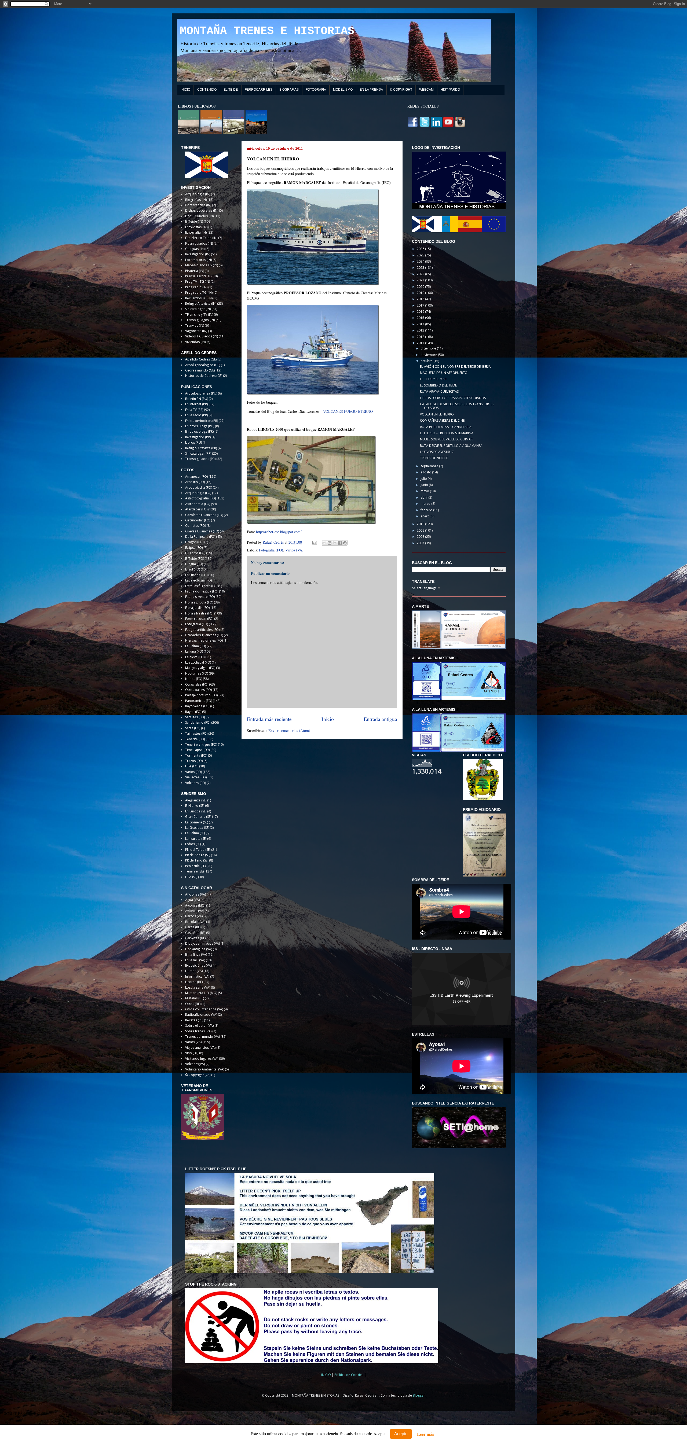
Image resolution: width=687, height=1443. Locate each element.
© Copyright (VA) (197, 1075)
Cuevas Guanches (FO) (202, 531)
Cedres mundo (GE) (200, 370)
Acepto (401, 1433)
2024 (421, 261)
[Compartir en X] (334, 543)
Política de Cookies (349, 1374)
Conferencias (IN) (198, 205)
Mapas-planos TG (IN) (201, 265)
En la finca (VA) (196, 954)
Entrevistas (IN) (196, 227)
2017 (421, 305)
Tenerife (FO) (195, 739)
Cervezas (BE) (195, 938)
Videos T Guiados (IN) (201, 336)
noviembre (429, 354)
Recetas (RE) (194, 1020)
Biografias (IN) (196, 199)
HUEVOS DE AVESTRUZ (437, 452)
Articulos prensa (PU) (201, 393)
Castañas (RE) (195, 932)
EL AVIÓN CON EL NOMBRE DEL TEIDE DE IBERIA (455, 366)
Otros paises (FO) (198, 689)
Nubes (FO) (193, 678)
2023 (421, 267)
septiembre (430, 466)
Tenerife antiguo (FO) (201, 744)
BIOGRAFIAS (289, 89)
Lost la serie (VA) (197, 987)
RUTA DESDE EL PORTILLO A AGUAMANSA (451, 445)
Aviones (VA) (194, 910)
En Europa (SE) (195, 811)
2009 (421, 530)
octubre (427, 361)
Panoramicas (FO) (198, 700)
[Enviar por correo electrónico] (324, 543)
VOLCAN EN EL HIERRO (437, 414)
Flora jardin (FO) (197, 607)
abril (424, 497)
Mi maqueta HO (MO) (201, 993)
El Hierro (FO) (195, 553)
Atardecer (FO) (196, 509)
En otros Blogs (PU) (199, 426)
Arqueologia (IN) (197, 194)
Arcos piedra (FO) (198, 487)
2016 (421, 311)
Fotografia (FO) (271, 550)
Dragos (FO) (194, 542)
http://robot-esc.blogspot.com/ (279, 531)
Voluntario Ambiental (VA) (204, 1069)
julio (424, 478)
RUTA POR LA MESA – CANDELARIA (446, 427)
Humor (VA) (194, 971)
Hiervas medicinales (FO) (204, 640)
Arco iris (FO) (195, 482)
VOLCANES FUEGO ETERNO (348, 411)
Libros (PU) (193, 442)
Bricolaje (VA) (195, 921)
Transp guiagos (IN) (200, 320)
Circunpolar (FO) (197, 520)
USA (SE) (191, 877)
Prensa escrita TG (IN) (201, 276)
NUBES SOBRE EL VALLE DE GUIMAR (446, 439)
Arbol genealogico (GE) (202, 365)
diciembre (429, 348)
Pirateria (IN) (194, 270)
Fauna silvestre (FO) (200, 596)
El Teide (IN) (194, 221)
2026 (421, 248)
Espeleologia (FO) (198, 580)
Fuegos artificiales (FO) (202, 629)
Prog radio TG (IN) (199, 292)
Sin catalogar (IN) (198, 309)
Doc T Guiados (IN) (199, 216)
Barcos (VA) (194, 916)
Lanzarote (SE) (195, 838)
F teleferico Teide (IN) (201, 237)
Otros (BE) (192, 1004)
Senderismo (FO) (197, 722)
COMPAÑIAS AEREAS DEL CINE (442, 420)
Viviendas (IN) (195, 342)
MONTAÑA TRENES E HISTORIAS (267, 31)
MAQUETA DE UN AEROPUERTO (443, 372)
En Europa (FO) (196, 575)
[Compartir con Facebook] (339, 543)
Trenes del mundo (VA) (202, 1036)
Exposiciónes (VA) (198, 965)
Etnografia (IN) (196, 232)
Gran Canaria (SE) (198, 816)
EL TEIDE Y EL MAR (433, 379)
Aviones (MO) (195, 905)
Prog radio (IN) (196, 287)
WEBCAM (426, 89)
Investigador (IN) (197, 254)
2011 (421, 343)
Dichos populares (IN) (201, 210)
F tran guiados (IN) (199, 243)
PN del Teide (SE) (197, 849)
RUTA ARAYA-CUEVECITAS (439, 391)
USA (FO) (191, 766)
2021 (421, 280)
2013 (421, 330)
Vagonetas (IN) (196, 331)
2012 (421, 336)
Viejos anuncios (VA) (200, 1047)
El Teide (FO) (194, 558)
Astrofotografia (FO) (200, 498)
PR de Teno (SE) (196, 860)
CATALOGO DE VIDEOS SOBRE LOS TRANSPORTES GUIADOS (457, 406)
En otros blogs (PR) (199, 431)
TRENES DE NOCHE (434, 458)
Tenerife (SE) (194, 871)
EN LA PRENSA (371, 89)
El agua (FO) (194, 564)
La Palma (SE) (195, 833)
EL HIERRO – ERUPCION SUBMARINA (446, 433)
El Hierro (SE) (194, 805)
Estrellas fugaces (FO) (201, 586)
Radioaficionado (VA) (201, 1014)
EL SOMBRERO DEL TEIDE (438, 385)
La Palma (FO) (195, 646)
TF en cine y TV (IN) (199, 314)
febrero (427, 510)
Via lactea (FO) (196, 777)
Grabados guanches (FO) (204, 635)
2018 (421, 299)
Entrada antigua (380, 719)
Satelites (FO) (195, 717)
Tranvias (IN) (194, 325)
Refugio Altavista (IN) (200, 303)
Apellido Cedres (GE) (201, 359)
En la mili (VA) (195, 960)
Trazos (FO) (194, 761)
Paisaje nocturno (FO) (201, 695)
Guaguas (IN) (194, 248)
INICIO (185, 89)
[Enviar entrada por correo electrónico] (314, 542)
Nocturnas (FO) (196, 673)
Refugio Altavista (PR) (201, 448)
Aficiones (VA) (195, 894)
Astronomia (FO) (197, 504)
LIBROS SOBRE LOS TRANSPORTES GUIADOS (453, 398)
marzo (426, 503)
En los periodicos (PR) (201, 420)
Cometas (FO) (195, 525)
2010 (421, 524)
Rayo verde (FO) (197, 706)
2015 (421, 317)
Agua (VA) (192, 899)
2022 (421, 274)
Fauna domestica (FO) (201, 591)
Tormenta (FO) (196, 755)
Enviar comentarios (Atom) (289, 730)
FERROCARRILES (258, 89)
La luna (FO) (194, 651)
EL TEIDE (231, 89)
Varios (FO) (193, 772)
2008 (421, 536)
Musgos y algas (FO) (200, 667)
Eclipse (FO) (194, 547)
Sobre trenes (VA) (198, 1031)
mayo (425, 491)
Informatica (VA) (197, 976)
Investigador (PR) (198, 437)
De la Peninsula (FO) (200, 536)
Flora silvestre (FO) (199, 613)
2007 (421, 543)
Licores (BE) (194, 982)
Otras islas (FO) (196, 684)
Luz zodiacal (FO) (198, 662)
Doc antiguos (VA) (198, 949)
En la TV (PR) (194, 409)
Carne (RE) (192, 927)
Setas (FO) (192, 728)
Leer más (425, 1434)
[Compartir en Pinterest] (345, 543)
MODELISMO (343, 89)
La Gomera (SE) (196, 822)
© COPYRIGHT (401, 89)
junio (425, 485)
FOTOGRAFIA (316, 89)
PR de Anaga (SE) (197, 855)
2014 (421, 324)
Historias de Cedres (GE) (203, 375)
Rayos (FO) (193, 711)
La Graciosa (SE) (197, 827)
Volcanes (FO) (195, 783)
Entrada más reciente (269, 719)
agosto (426, 472)
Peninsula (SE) (195, 866)
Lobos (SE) (193, 844)
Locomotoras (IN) (198, 259)
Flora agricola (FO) (199, 602)
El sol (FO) (192, 569)
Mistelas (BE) (194, 998)
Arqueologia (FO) (198, 493)
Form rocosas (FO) (199, 618)
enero (425, 516)
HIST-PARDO (450, 89)
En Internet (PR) (196, 404)
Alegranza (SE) (195, 800)
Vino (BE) (191, 1053)
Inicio (327, 719)
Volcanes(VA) (195, 1064)
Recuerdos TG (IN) (199, 298)
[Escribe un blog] (329, 543)
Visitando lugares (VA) (201, 1058)
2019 (421, 292)
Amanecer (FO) (196, 476)
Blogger (419, 1395)
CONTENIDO (207, 89)
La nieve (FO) (194, 657)
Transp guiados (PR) (200, 459)
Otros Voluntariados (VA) (204, 1009)
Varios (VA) (294, 550)
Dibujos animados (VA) (202, 943)
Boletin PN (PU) (196, 398)
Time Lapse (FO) (197, 750)
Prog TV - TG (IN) (197, 281)
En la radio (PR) (196, 415)
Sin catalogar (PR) (198, 453)
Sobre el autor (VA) (199, 1025)
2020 (421, 286)
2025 (421, 255)
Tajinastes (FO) (196, 733)
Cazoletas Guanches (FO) (204, 515)
